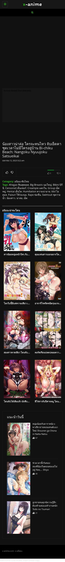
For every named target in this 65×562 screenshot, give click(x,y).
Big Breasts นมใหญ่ (41, 184)
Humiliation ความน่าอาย (36, 191)
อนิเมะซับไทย (22, 181)
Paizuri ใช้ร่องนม (17, 194)
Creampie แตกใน (37, 188)
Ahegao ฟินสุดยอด (19, 184)
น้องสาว (11, 198)
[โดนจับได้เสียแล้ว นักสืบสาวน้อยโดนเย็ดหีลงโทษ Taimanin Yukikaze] (17, 379)
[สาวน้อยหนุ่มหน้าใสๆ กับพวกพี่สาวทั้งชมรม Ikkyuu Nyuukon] (17, 232)
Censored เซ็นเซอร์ (15, 188)
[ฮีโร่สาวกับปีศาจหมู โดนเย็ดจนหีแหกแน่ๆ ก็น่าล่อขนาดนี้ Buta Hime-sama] (48, 379)
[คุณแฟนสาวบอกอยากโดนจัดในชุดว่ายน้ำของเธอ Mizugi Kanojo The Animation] (48, 232)
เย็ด (25, 198)
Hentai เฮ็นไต (14, 191)
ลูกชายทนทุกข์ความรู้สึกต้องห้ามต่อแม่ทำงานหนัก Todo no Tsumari (44, 506)
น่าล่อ (19, 198)
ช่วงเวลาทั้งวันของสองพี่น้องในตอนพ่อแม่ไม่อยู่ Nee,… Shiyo (44, 466)
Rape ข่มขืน (34, 194)
